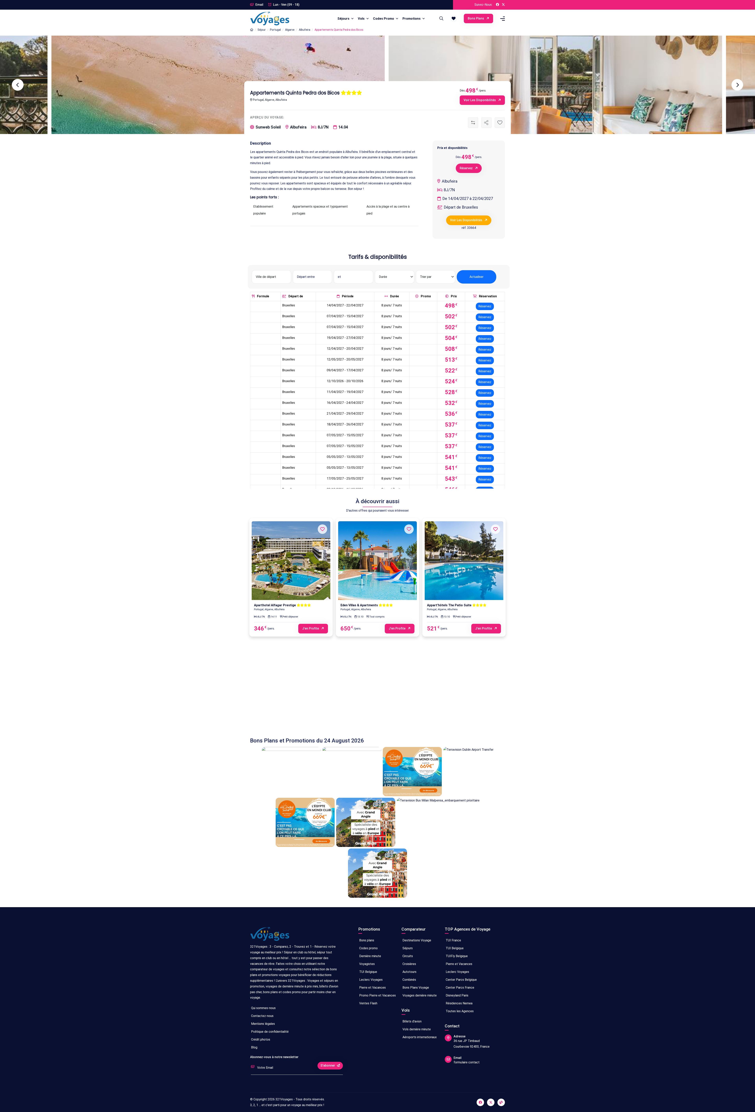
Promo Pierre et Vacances (377, 995)
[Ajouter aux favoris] (500, 122)
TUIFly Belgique (456, 956)
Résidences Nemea (458, 1003)
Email (259, 4)
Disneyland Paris (456, 995)
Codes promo (368, 948)
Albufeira (304, 29)
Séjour (262, 29)
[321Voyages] (251, 29)
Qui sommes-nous (263, 1008)
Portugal (275, 29)
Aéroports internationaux (419, 1037)
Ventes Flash (367, 1003)
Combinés (409, 980)
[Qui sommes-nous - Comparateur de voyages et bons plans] (269, 935)
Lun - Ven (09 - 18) (285, 4)
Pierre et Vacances (372, 987)
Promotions (411, 18)
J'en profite (311, 628)
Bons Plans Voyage (415, 987)
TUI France (453, 940)
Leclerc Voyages (370, 980)
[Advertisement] (368, 690)
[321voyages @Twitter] (490, 1102)
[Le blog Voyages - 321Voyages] (501, 1102)
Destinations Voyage (416, 940)
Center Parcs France (459, 987)
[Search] (440, 18)
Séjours (343, 18)
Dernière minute (369, 956)
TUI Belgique (367, 972)
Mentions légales (262, 1024)
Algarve (290, 29)
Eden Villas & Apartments (360, 605)
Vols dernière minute (416, 1029)
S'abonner (328, 1065)
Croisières (409, 964)
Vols (361, 18)
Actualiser (476, 277)
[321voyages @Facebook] (480, 1102)
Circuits (407, 956)
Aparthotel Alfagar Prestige (275, 605)
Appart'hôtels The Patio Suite (449, 605)
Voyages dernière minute (419, 995)
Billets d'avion (412, 1021)
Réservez (466, 168)
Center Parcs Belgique (461, 980)
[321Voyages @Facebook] (497, 5)
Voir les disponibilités (480, 100)
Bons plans (476, 18)
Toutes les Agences (459, 1011)
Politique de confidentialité (269, 1031)
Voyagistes (366, 964)
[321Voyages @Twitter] (503, 5)
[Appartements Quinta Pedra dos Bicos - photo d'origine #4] (168, 85)
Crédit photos (260, 1039)
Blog (253, 1047)
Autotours (409, 972)
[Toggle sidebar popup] (502, 18)
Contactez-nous (261, 1016)
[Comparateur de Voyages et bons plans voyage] (269, 18)
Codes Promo (384, 18)
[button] (453, 18)
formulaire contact (467, 1062)
